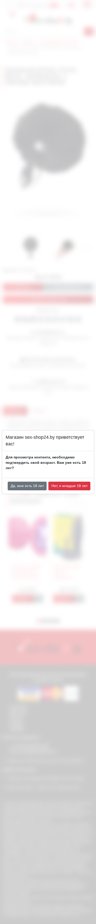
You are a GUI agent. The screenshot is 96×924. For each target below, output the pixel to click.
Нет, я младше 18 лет (69, 486)
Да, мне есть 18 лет (27, 486)
